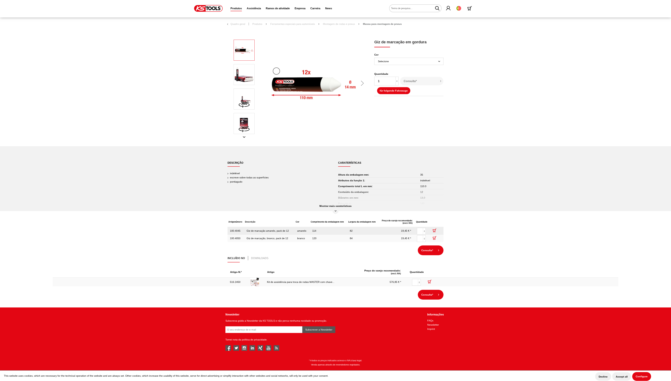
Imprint (431, 329)
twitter (236, 348)
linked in (252, 348)
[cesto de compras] (470, 8)
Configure (642, 376)
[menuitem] (236, 8)
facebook (228, 348)
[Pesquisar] (437, 8)
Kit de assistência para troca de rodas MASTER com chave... (300, 282)
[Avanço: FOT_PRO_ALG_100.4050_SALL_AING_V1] (244, 74)
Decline (603, 376)
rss (276, 348)
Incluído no (236, 258)
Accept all (622, 376)
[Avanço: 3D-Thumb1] (244, 99)
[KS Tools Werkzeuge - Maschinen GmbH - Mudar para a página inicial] (208, 8)
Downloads (259, 258)
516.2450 (235, 282)
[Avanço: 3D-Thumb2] (244, 123)
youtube (268, 348)
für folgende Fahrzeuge (394, 90)
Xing (260, 348)
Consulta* (410, 81)
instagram (244, 348)
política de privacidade (254, 339)
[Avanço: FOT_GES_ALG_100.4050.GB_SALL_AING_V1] (244, 50)
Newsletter (433, 324)
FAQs (430, 320)
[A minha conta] (448, 8)
